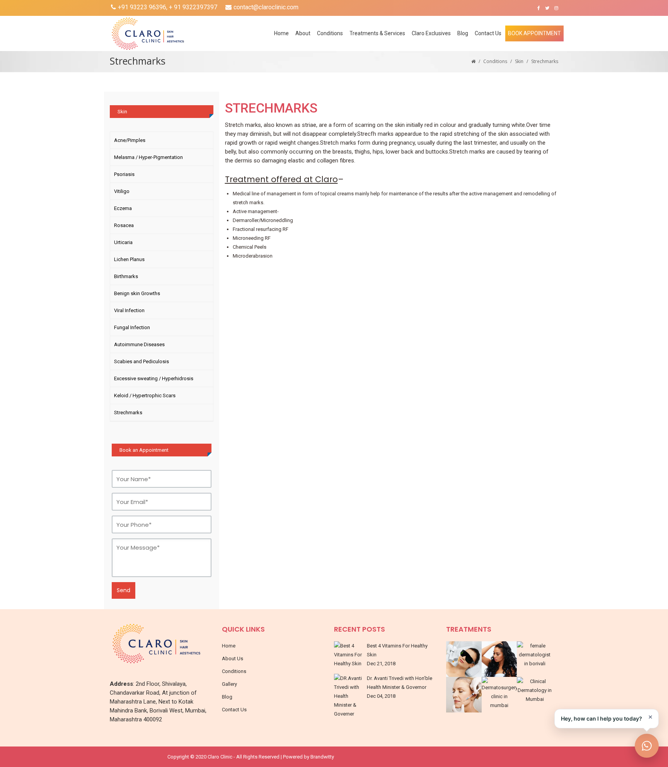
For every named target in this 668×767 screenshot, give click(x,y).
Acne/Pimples (129, 140)
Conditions (495, 61)
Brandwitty (322, 757)
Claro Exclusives (431, 33)
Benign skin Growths (137, 293)
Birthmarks (126, 276)
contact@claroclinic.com (265, 7)
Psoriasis (124, 174)
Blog (462, 33)
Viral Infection (129, 310)
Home (281, 33)
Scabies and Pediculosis (141, 361)
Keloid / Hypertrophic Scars (145, 395)
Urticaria (123, 242)
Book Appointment (534, 33)
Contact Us (488, 33)
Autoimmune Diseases (139, 344)
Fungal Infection (132, 327)
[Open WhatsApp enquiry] (647, 746)
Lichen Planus (129, 259)
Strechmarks (128, 412)
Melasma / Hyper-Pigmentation (148, 157)
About (302, 33)
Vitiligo (122, 191)
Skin (519, 61)
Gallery (229, 684)
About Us (232, 658)
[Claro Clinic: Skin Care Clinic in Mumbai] (184, 33)
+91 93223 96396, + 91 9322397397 (167, 7)
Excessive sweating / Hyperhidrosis (153, 378)
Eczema (123, 208)
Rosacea (124, 225)
